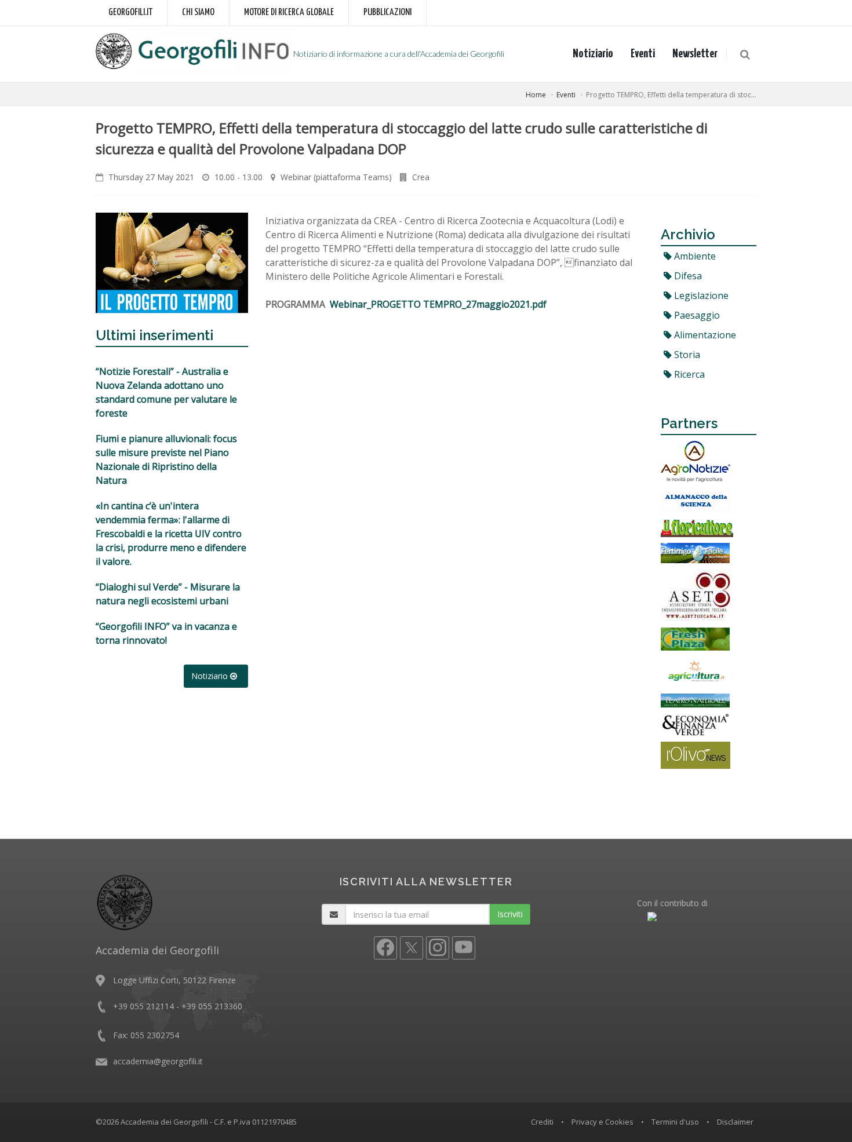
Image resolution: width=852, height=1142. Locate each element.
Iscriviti (510, 914)
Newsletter (695, 54)
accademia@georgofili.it (158, 1061)
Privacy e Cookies (602, 1122)
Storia (686, 354)
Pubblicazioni (387, 12)
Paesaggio (696, 315)
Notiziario (593, 54)
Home (536, 95)
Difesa (687, 275)
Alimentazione (704, 335)
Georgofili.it (130, 12)
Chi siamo (198, 12)
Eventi (643, 54)
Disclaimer (735, 1122)
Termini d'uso (675, 1122)
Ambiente (694, 256)
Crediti (542, 1122)
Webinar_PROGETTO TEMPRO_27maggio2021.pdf (438, 304)
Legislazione (700, 295)
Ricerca (688, 374)
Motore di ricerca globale (289, 12)
